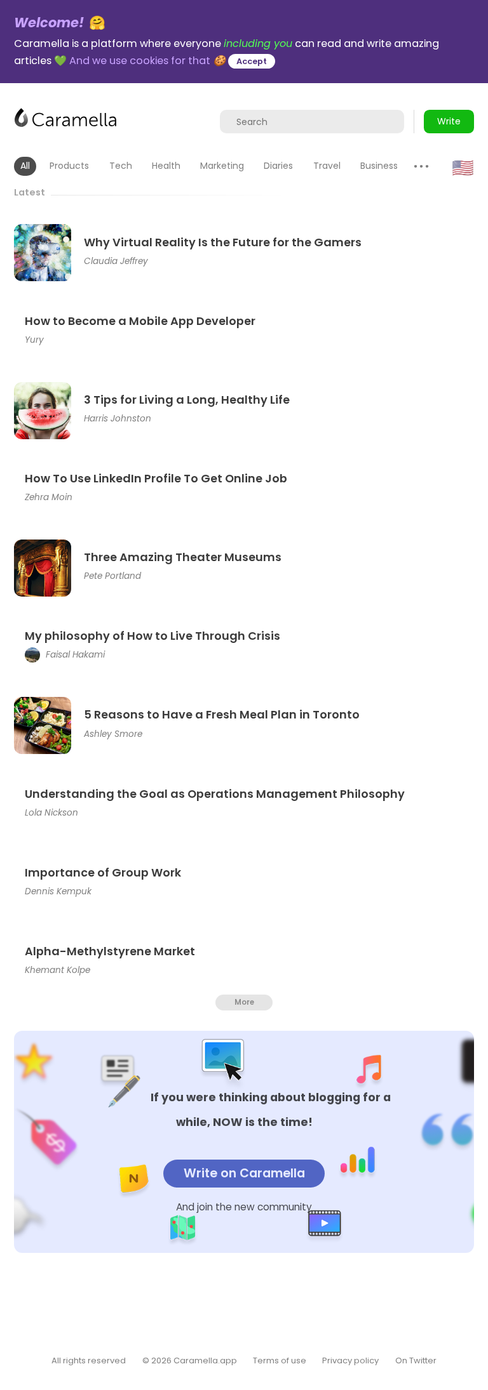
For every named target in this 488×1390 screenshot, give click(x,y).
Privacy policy (350, 1360)
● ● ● (421, 166)
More (244, 1002)
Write (449, 121)
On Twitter (416, 1360)
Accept (251, 61)
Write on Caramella (244, 1173)
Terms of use (279, 1360)
